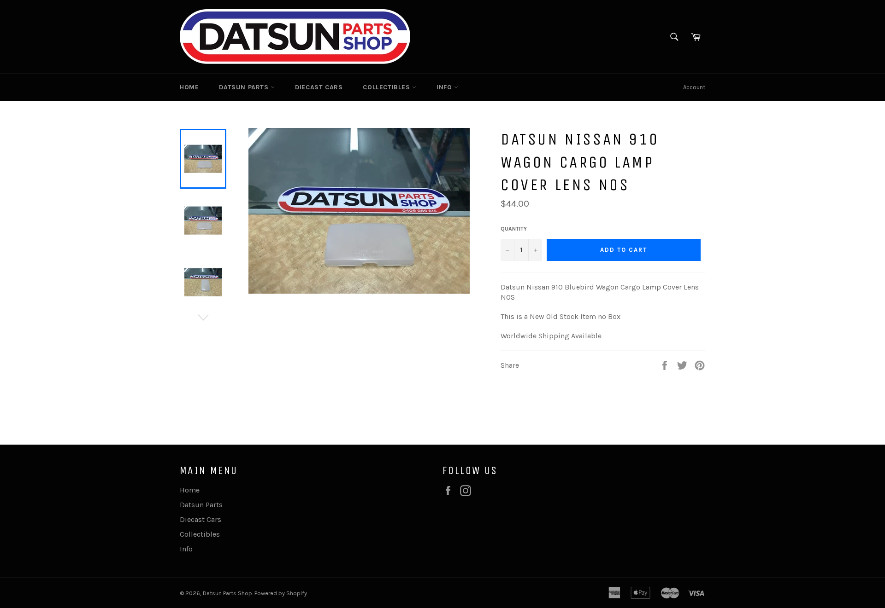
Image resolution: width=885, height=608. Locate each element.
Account (694, 87)
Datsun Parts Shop (227, 593)
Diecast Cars (318, 87)
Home (189, 87)
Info (445, 87)
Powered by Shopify (280, 593)
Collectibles (387, 87)
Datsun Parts (245, 87)
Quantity (514, 229)
